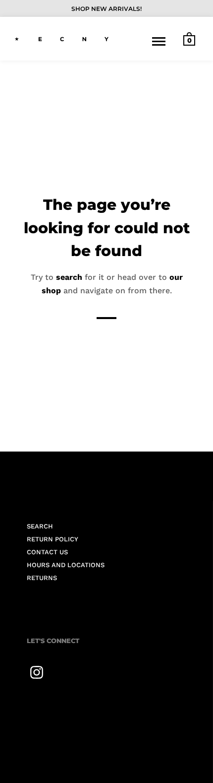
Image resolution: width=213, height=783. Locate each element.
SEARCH (40, 526)
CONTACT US (47, 552)
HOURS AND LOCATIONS (66, 565)
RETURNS (42, 578)
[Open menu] (158, 41)
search (69, 276)
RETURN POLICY (52, 539)
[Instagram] (36, 672)
